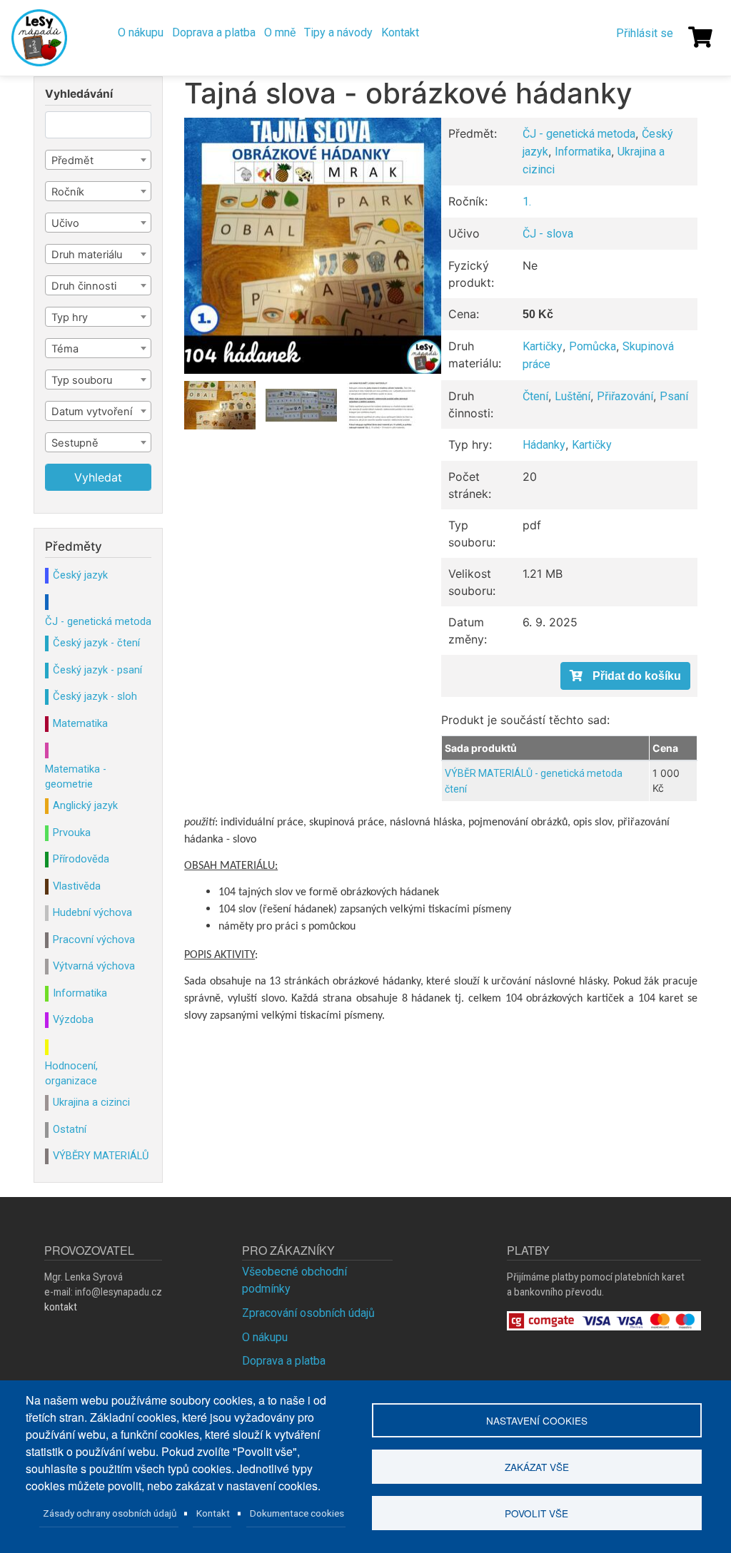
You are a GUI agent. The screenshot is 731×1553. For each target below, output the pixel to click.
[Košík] (700, 37)
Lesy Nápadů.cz (41, 38)
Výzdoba (73, 1019)
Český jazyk (80, 575)
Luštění (572, 396)
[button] (312, 246)
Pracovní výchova (94, 939)
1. (527, 201)
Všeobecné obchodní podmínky (294, 1280)
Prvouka (72, 832)
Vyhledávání (79, 94)
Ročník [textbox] (67, 191)
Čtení (535, 396)
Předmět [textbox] (72, 160)
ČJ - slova (548, 233)
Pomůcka (592, 346)
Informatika (583, 151)
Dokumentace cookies (297, 1513)
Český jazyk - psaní (97, 669)
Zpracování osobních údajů (308, 1313)
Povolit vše (536, 1513)
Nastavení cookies (537, 1420)
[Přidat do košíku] (625, 676)
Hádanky (544, 445)
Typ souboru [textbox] (81, 380)
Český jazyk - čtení (96, 642)
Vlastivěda (77, 886)
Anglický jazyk (85, 805)
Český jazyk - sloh (95, 696)
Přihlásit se (644, 33)
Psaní (674, 396)
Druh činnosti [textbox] (83, 286)
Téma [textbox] (65, 348)
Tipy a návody (338, 32)
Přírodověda (81, 858)
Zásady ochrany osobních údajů (110, 1513)
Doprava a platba (214, 32)
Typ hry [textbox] (69, 317)
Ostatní (69, 1129)
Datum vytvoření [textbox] (91, 411)
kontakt (60, 1307)
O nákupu (140, 32)
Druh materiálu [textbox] (86, 254)
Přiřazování (625, 396)
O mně (280, 32)
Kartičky (543, 346)
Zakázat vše (537, 1467)
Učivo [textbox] (65, 223)
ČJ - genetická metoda (579, 134)
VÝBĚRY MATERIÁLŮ (100, 1155)
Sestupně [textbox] (75, 443)
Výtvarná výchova (94, 965)
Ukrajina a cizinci (91, 1102)
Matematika (80, 723)
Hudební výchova (92, 912)
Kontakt (400, 32)
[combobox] (98, 160)
